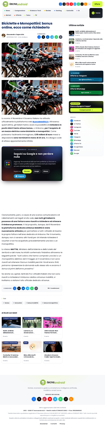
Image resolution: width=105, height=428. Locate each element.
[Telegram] (74, 4)
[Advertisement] (32, 199)
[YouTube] (71, 4)
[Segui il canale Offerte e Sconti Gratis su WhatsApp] (78, 4)
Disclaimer (44, 424)
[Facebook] (60, 4)
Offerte (97, 4)
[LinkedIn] (47, 37)
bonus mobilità (32, 303)
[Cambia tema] (89, 4)
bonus (7, 303)
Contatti (54, 424)
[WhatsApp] (56, 37)
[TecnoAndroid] (15, 4)
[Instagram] (67, 4)
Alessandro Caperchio (15, 34)
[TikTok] (82, 4)
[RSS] (85, 4)
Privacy (62, 424)
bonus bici (18, 303)
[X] (64, 4)
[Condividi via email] (60, 37)
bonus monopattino (51, 303)
